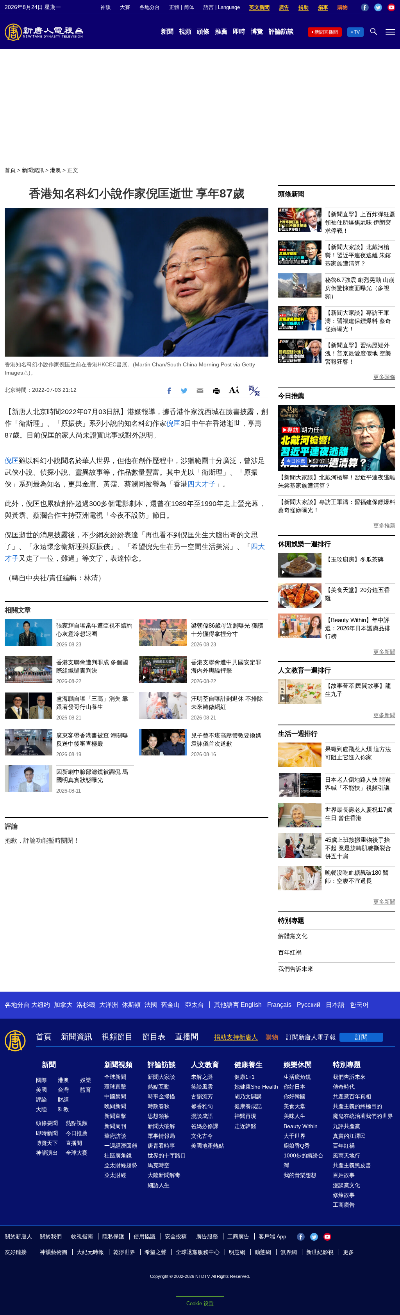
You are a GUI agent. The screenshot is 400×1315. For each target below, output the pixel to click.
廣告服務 (207, 1236)
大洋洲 (108, 1004)
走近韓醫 (245, 1126)
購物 (343, 7)
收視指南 (82, 1236)
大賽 (125, 7)
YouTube (391, 7)
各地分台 (149, 7)
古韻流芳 (202, 1096)
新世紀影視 (320, 1252)
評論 (41, 1099)
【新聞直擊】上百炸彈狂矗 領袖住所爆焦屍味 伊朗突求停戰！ (360, 222)
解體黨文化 (292, 936)
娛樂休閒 (298, 1065)
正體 (174, 7)
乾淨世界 (124, 1252)
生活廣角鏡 (297, 1077)
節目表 (154, 1036)
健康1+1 (244, 1077)
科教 (63, 1109)
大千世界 (294, 1136)
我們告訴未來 (295, 968)
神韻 (105, 7)
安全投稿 (176, 1236)
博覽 (257, 31)
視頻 (185, 31)
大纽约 (40, 1004)
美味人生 (294, 1116)
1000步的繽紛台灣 (303, 1160)
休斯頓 (131, 1004)
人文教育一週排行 (304, 670)
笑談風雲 (202, 1087)
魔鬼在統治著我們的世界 (363, 1116)
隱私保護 (113, 1236)
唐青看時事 (161, 1146)
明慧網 (237, 1252)
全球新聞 (115, 1077)
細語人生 (159, 1185)
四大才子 (202, 484)
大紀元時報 (90, 1252)
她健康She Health (256, 1087)
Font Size (234, 389)
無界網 (288, 1252)
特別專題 (291, 920)
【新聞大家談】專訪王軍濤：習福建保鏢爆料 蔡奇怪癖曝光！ (358, 320)
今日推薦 (291, 396)
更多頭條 (384, 377)
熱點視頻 (77, 1123)
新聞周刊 (115, 1126)
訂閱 (361, 1037)
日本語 (335, 1004)
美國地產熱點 (207, 1146)
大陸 (41, 1109)
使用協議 (144, 1236)
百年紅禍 (290, 952)
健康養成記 (248, 1106)
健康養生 (248, 1065)
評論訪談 (281, 31)
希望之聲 (155, 1252)
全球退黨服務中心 (198, 1252)
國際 (41, 1080)
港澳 (55, 170)
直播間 (186, 1036)
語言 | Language (222, 7)
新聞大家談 (161, 1077)
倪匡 (173, 423)
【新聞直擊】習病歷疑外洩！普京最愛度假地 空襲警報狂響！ (358, 353)
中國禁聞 (115, 1096)
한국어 (359, 1004)
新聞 (167, 31)
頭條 (203, 31)
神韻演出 (47, 1153)
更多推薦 (384, 525)
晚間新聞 (115, 1106)
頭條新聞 (291, 194)
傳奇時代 (344, 1087)
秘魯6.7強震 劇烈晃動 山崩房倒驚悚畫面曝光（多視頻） (360, 288)
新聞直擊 (115, 1116)
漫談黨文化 (346, 1185)
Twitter (378, 7)
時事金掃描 (161, 1096)
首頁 (10, 170)
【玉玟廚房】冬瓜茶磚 (354, 559)
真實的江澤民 (349, 1136)
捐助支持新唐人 (236, 1037)
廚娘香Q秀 (297, 1146)
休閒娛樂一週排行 (304, 544)
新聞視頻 (118, 1065)
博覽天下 (47, 1143)
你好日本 (294, 1087)
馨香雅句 (202, 1106)
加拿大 (63, 1004)
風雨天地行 (346, 1155)
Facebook (365, 7)
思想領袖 (159, 1116)
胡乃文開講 (248, 1096)
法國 (151, 1004)
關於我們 (51, 1236)
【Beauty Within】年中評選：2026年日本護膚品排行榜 (357, 628)
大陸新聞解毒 (164, 1175)
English (251, 1004)
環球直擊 (115, 1087)
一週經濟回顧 (120, 1146)
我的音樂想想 (300, 1175)
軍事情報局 (161, 1136)
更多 (348, 1252)
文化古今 (202, 1136)
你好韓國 (294, 1096)
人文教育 (205, 1065)
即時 (239, 31)
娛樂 (85, 1080)
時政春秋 (159, 1106)
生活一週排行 (298, 733)
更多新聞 (384, 652)
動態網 (263, 1252)
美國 (41, 1090)
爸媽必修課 (204, 1126)
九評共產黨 (346, 1126)
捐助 (303, 7)
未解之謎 (202, 1077)
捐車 (323, 7)
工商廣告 (344, 1205)
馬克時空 (159, 1165)
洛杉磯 (86, 1004)
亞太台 (194, 1004)
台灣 (63, 1090)
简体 (189, 7)
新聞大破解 (161, 1126)
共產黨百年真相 (352, 1096)
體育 (85, 1090)
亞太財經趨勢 (120, 1165)
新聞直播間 (326, 32)
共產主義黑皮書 (352, 1165)
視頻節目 (117, 1036)
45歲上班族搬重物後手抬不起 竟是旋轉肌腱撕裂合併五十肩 (358, 847)
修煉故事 (344, 1195)
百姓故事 (344, 1175)
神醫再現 (245, 1116)
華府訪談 (115, 1136)
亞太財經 (115, 1175)
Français (279, 1004)
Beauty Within (301, 1126)
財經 (63, 1099)
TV (357, 32)
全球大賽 (77, 1153)
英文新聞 (259, 7)
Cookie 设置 (200, 1303)
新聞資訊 (33, 170)
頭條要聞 (47, 1123)
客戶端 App (272, 1236)
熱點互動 (159, 1087)
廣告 (284, 7)
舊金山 (170, 1004)
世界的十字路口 (167, 1155)
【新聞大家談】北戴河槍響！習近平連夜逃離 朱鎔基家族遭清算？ (358, 255)
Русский (308, 1004)
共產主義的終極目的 (357, 1106)
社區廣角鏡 (118, 1155)
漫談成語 (202, 1116)
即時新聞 (47, 1133)
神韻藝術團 (53, 1252)
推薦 (221, 31)
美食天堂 (294, 1106)
